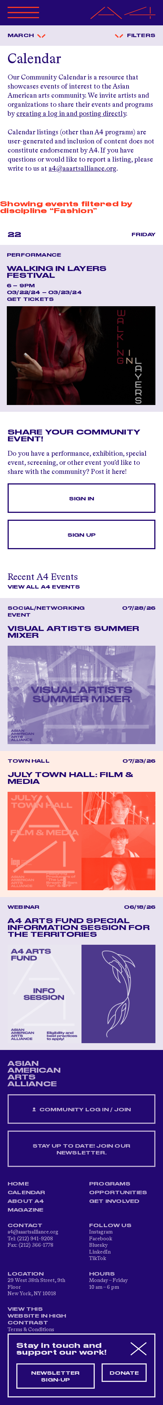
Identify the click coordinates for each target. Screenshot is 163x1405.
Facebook (100, 1238)
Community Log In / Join (84, 1109)
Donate (124, 1373)
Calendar (26, 1192)
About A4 (26, 1201)
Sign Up (81, 535)
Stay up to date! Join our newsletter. (81, 1149)
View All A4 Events (44, 587)
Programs (110, 1184)
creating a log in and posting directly (71, 114)
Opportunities (118, 1192)
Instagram (101, 1232)
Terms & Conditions (31, 1329)
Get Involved (114, 1201)
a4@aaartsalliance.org (82, 168)
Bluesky (98, 1245)
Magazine (26, 1210)
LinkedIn (100, 1252)
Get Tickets (30, 299)
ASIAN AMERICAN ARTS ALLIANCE (34, 1073)
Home (18, 1184)
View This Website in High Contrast (37, 1316)
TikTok (97, 1258)
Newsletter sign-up (55, 1376)
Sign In (81, 499)
